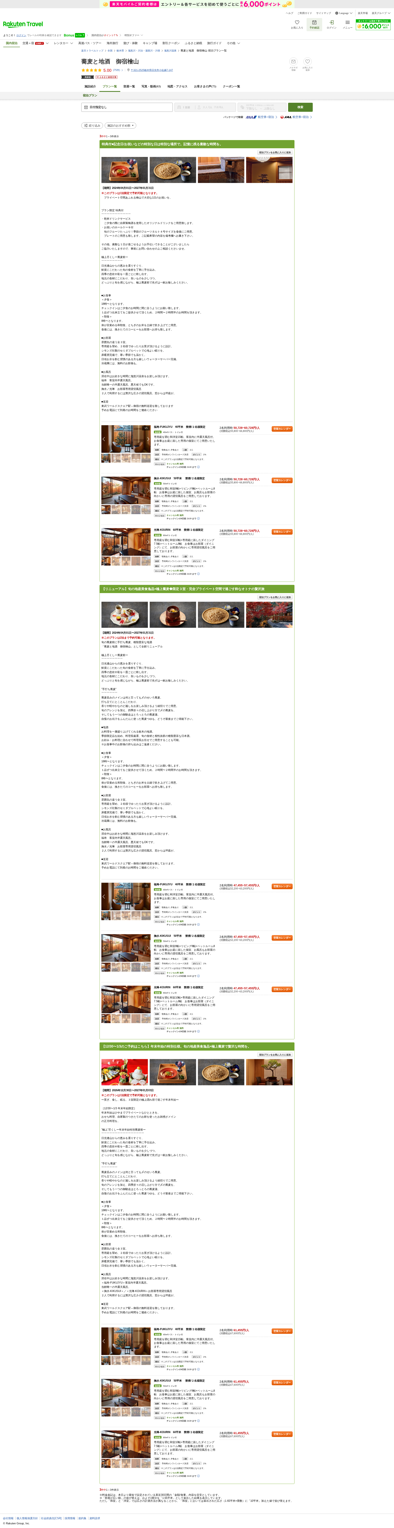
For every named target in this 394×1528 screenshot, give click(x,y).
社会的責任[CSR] (51, 1518)
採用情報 (70, 1518)
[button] (148, 439)
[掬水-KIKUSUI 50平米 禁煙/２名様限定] (126, 490)
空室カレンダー (282, 429)
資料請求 (94, 1518)
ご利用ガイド (304, 13)
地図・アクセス (177, 86)
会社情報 (8, 1518)
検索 (300, 107)
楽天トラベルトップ (92, 50)
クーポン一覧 (231, 86)
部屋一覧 (129, 86)
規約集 (82, 1518)
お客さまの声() (205, 86)
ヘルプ (289, 13)
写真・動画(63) (151, 86)
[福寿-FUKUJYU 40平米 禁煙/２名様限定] (126, 439)
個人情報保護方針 (27, 1518)
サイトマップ (323, 13)
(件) (116, 70)
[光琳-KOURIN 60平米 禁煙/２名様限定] (126, 542)
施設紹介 (90, 86)
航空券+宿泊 (266, 117)
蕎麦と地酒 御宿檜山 (110, 61)
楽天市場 (363, 13)
